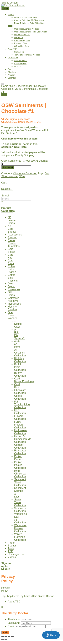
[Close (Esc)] (12, 636)
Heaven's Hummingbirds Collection (22, 439)
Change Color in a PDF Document (29, 20)
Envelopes (14, 289)
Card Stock (11, 262)
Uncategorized (16, 554)
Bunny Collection (20, 374)
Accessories (15, 234)
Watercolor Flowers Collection (20, 528)
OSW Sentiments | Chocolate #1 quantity (24, 160)
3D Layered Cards (12, 220)
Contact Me (19, 52)
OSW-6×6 (18, 37)
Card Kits (10, 256)
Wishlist (17, 66)
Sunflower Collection (20, 509)
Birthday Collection (20, 360)
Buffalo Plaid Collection (20, 367)
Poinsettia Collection (20, 452)
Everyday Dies (20, 43)
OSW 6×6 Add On (22, 35)
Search (5, 195)
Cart (9, 69)
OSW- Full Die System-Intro (26, 17)
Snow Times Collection (20, 502)
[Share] (9, 636)
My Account (13, 58)
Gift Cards (11, 293)
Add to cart (8, 167)
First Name (14, 619)
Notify (5, 632)
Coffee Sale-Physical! (13, 278)
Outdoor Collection (20, 446)
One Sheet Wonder (21, 86)
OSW (22, 176)
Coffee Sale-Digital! (12, 269)
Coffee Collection (20, 397)
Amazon (11, 75)
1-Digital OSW (18, 324)
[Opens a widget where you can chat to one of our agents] (51, 635)
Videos (11, 14)
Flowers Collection (20, 417)
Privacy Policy (5, 589)
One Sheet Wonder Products (26, 29)
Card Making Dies (22, 40)
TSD (10, 551)
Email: (12, 626)
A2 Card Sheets (12, 229)
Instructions (14, 303)
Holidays (13, 300)
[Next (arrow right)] (6, 639)
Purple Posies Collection (20, 465)
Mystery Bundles (12, 308)
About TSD (12, 49)
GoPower (13, 298)
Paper (11, 542)
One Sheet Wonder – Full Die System (30, 32)
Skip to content (9, 2)
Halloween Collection (20, 432)
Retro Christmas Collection (20, 473)
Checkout (12, 72)
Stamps (12, 545)
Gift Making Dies (21, 46)
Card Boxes (11, 250)
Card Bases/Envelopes (24, 380)
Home (4, 86)
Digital (11, 286)
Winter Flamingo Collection (20, 537)
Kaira (27, 596)
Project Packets (18, 458)
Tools (11, 548)
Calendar (12, 78)
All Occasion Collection (20, 352)
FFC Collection (20, 411)
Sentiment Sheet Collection (20, 482)
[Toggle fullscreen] (6, 636)
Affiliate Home (20, 63)
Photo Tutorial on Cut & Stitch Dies (29, 23)
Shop (10, 26)
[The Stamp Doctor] (13, 5)
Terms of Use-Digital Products (27, 55)
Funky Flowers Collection (20, 424)
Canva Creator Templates (14, 243)
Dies (10, 283)
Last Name (14, 622)
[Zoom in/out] (2, 636)
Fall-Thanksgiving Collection (22, 404)
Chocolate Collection (25, 173)
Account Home (20, 61)
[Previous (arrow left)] (2, 639)
